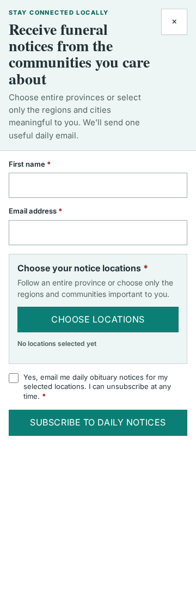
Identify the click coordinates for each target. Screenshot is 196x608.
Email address (50, 210)
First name (44, 164)
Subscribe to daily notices (98, 422)
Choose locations (98, 319)
